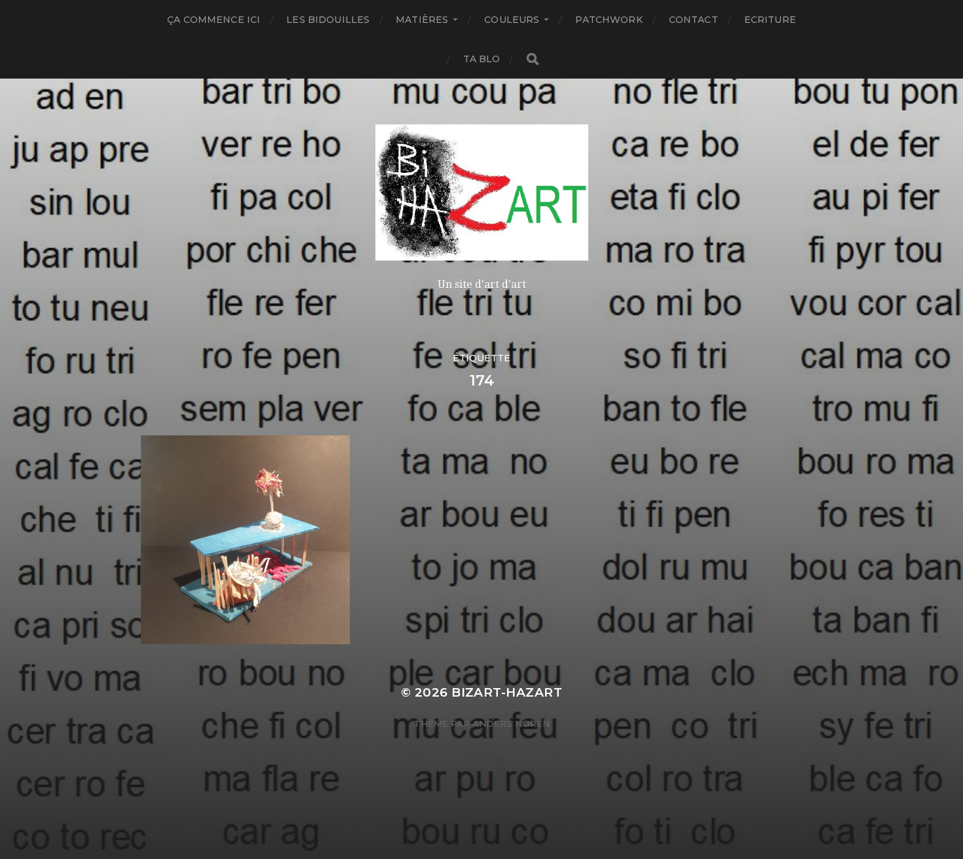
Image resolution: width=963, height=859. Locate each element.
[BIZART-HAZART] (481, 192)
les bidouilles (327, 20)
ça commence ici (213, 20)
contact (693, 20)
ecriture (770, 20)
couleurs (511, 20)
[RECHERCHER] (532, 59)
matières (422, 20)
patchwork (608, 20)
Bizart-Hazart (506, 692)
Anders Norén (511, 723)
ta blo (481, 59)
